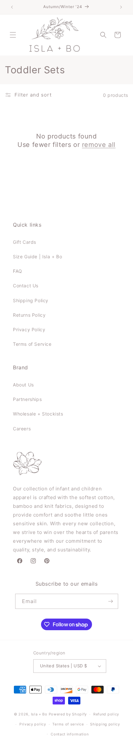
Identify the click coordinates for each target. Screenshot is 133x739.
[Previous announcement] (12, 7)
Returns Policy (29, 315)
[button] (13, 35)
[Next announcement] (121, 7)
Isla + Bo (39, 714)
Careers (22, 428)
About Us (23, 384)
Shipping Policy (30, 300)
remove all (99, 145)
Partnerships (27, 399)
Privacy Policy (29, 329)
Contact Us (25, 285)
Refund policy (106, 714)
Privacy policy (32, 724)
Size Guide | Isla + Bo (37, 256)
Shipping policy (105, 724)
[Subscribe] (111, 601)
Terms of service (68, 724)
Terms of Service (32, 344)
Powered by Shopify (68, 714)
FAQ (17, 271)
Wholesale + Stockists (38, 413)
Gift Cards (24, 242)
